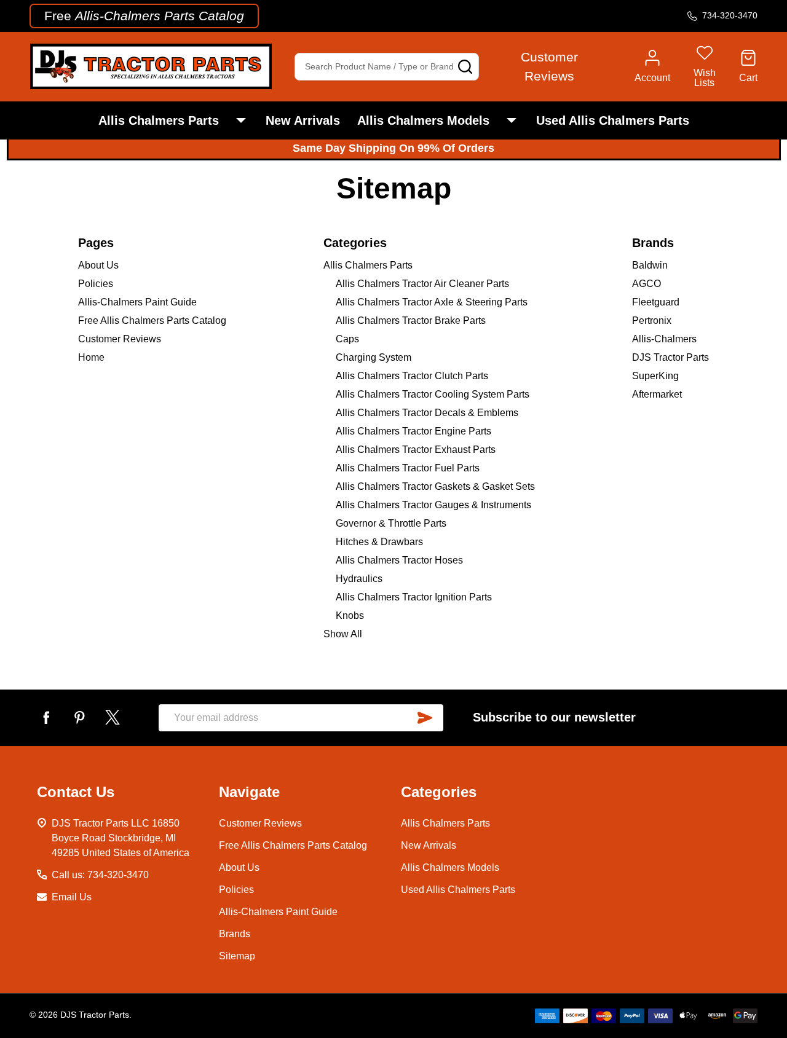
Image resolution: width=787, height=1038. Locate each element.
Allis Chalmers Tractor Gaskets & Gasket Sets (435, 486)
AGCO (646, 283)
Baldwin (650, 265)
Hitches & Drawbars (379, 542)
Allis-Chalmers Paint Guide (137, 302)
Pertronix (651, 320)
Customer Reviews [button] (549, 67)
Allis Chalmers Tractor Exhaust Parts (416, 449)
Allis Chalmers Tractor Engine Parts (413, 431)
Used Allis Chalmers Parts (612, 120)
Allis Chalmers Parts (158, 120)
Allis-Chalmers (664, 339)
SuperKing (655, 376)
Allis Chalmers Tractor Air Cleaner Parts (422, 283)
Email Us (72, 897)
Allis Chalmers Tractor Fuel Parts (408, 468)
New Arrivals (303, 120)
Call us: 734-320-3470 (100, 875)
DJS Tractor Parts (670, 357)
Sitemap (237, 956)
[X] (112, 717)
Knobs (350, 615)
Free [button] (144, 16)
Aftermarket (657, 394)
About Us (98, 265)
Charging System (373, 357)
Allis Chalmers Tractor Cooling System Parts (432, 394)
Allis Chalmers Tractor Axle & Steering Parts (432, 302)
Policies (95, 283)
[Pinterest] (79, 717)
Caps (347, 339)
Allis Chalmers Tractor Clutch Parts (412, 376)
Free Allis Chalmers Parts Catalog (152, 320)
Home (91, 357)
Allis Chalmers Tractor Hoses (399, 560)
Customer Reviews (119, 339)
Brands (234, 934)
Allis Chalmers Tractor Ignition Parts (414, 597)
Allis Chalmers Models (423, 120)
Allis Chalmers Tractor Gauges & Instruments (433, 505)
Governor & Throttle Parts (391, 523)
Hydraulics (359, 578)
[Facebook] (46, 717)
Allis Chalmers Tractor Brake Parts (411, 320)
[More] (241, 120)
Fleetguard (655, 302)
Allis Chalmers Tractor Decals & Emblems (427, 412)
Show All (342, 634)
